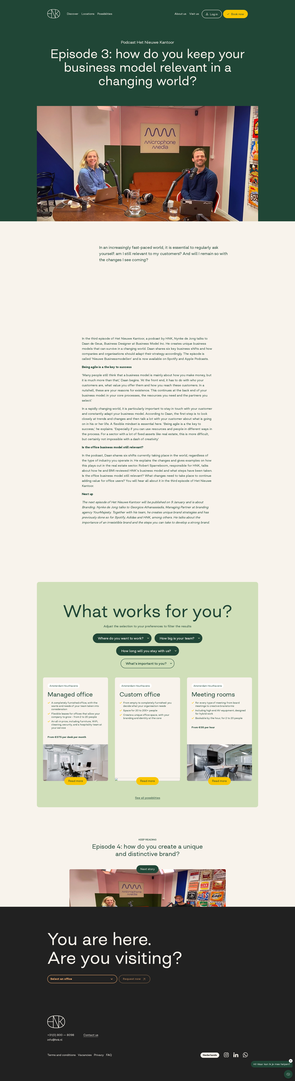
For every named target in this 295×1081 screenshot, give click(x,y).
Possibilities (104, 13)
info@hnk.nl (54, 1039)
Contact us (90, 1035)
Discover (73, 13)
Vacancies (85, 1055)
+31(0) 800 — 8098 (60, 1035)
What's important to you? (146, 663)
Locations (87, 13)
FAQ (109, 1055)
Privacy (99, 1055)
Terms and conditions (61, 1055)
